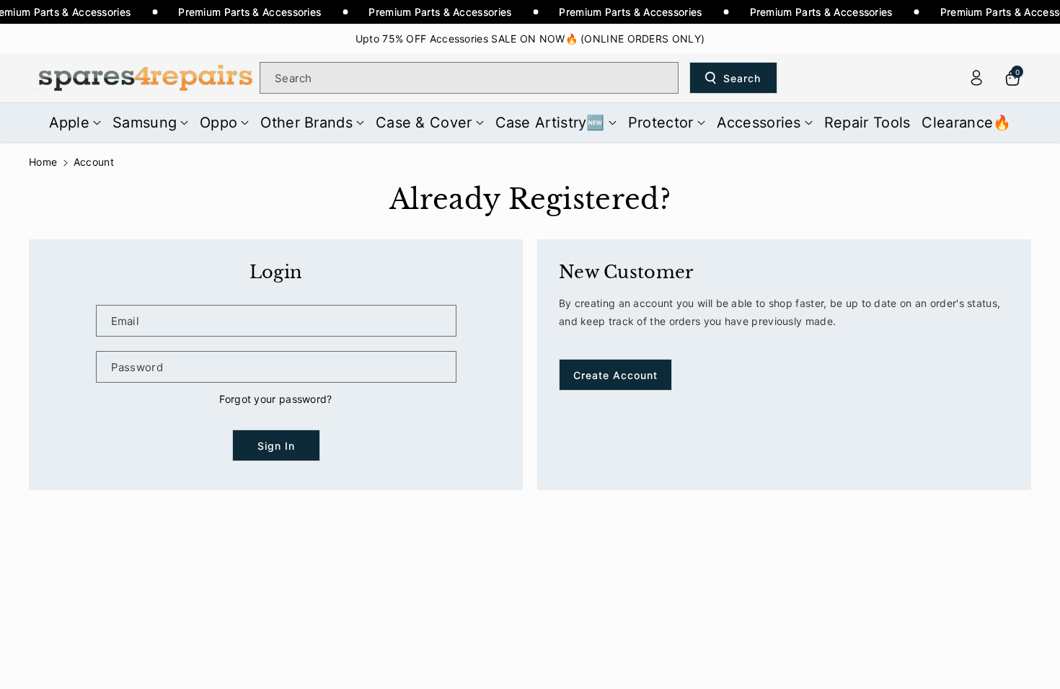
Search (742, 78)
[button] (75, 122)
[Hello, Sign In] (976, 78)
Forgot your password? (275, 399)
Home (43, 162)
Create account (615, 375)
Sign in (276, 446)
